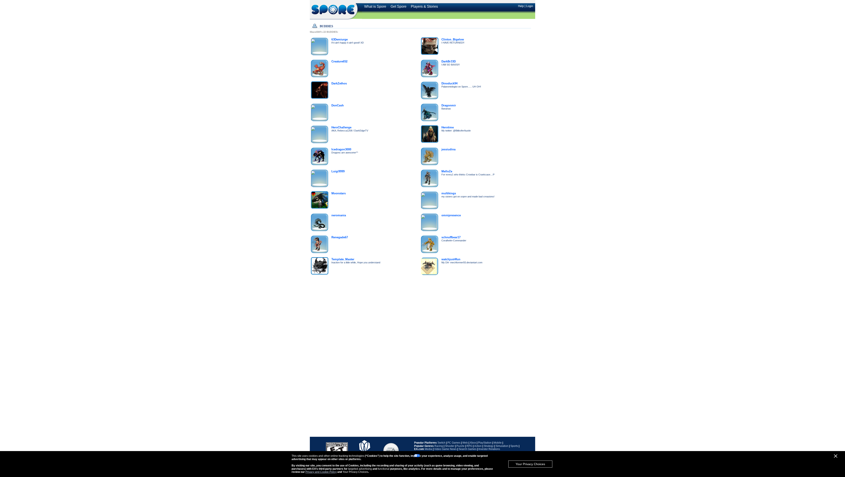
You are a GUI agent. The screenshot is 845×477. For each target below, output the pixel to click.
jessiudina (448, 149)
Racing (438, 446)
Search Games (467, 449)
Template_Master (342, 259)
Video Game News (445, 449)
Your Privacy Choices (530, 464)
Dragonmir (448, 105)
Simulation (502, 446)
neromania (338, 215)
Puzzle (460, 446)
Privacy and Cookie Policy (321, 471)
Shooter (449, 446)
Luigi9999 (338, 171)
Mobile (498, 442)
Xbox (473, 442)
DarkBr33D (448, 61)
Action (478, 446)
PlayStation (485, 442)
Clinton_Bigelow (452, 39)
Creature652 (339, 61)
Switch (441, 442)
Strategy (489, 446)
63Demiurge (339, 39)
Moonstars (338, 193)
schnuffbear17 (451, 237)
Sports (514, 446)
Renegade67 (339, 237)
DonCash (337, 105)
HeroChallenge (341, 127)
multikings (448, 193)
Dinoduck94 (449, 83)
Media (428, 449)
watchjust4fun (450, 259)
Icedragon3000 (341, 149)
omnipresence (451, 215)
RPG (469, 446)
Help (521, 6)
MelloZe (446, 171)
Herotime (447, 127)
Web (465, 442)
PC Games (453, 442)
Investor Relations (489, 449)
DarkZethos (339, 83)
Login (529, 6)
